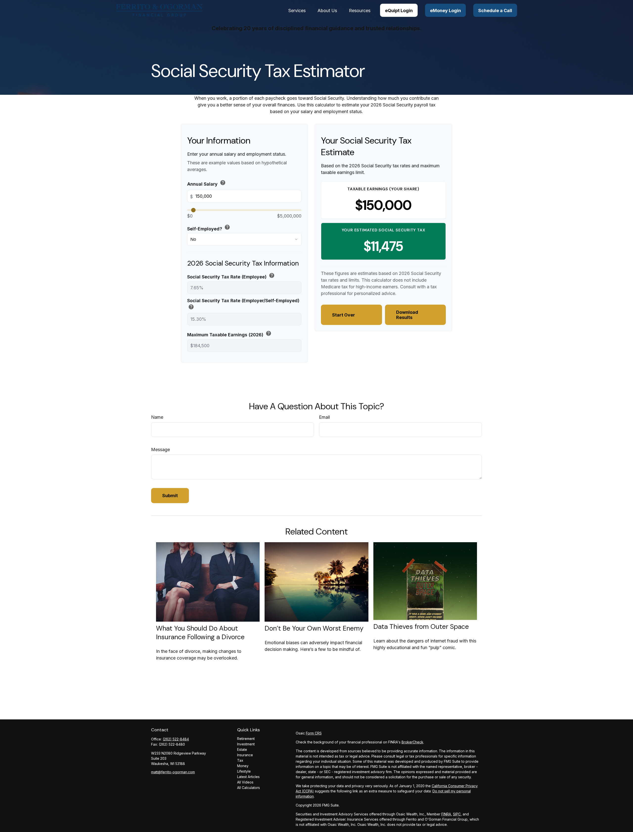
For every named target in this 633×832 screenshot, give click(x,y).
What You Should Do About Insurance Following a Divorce (200, 632)
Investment (246, 744)
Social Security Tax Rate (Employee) (231, 275)
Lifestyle (244, 771)
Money (243, 766)
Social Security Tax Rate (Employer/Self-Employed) (243, 304)
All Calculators (248, 787)
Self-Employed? (208, 227)
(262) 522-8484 (176, 739)
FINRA (446, 814)
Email (324, 417)
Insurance (245, 755)
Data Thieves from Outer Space (421, 626)
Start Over (343, 315)
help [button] (223, 183)
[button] (297, 10)
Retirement (246, 738)
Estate (242, 749)
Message (160, 449)
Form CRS (314, 733)
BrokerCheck (412, 742)
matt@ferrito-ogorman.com (173, 772)
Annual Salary (206, 183)
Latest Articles (248, 777)
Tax (240, 760)
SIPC (457, 814)
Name (157, 417)
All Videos (245, 782)
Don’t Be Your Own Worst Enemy (314, 628)
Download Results (407, 315)
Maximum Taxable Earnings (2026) (229, 333)
